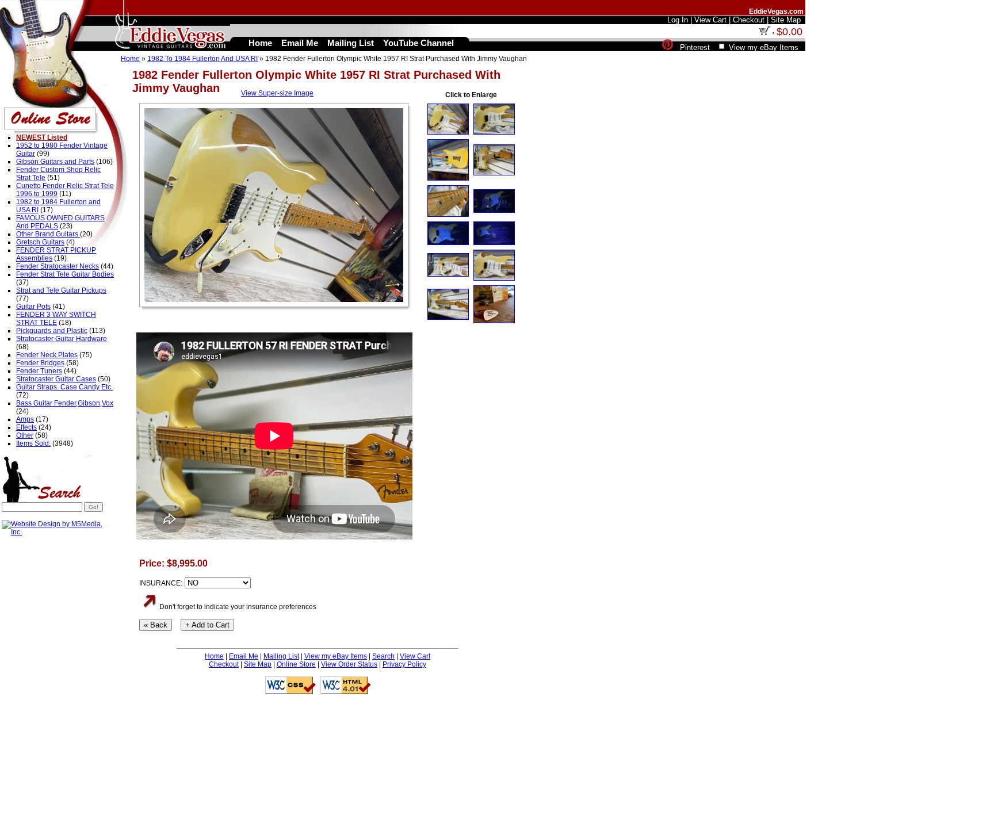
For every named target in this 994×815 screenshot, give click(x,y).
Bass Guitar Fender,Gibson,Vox (64, 403)
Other (24, 435)
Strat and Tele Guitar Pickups (61, 290)
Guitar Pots (33, 307)
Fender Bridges (40, 363)
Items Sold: (33, 443)
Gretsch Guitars (40, 242)
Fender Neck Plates (47, 355)
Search (383, 656)
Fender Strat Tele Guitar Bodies (65, 274)
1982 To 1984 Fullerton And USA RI (202, 59)
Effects (26, 427)
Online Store (296, 664)
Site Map (258, 664)
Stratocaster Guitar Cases (56, 379)
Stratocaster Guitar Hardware (61, 339)
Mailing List (281, 656)
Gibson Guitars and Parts (55, 162)
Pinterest (695, 47)
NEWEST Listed (41, 137)
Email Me (243, 656)
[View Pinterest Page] (667, 47)
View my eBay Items (335, 656)
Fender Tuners (39, 371)
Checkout (224, 664)
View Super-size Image (277, 93)
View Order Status (349, 664)
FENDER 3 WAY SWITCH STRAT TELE (56, 319)
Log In (677, 20)
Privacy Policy (404, 664)
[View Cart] (764, 33)
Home (130, 59)
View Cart (415, 656)
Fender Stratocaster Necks (57, 266)
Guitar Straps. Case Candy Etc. (64, 387)
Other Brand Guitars (48, 234)
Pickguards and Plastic (51, 331)
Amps (25, 419)
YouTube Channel (418, 43)
